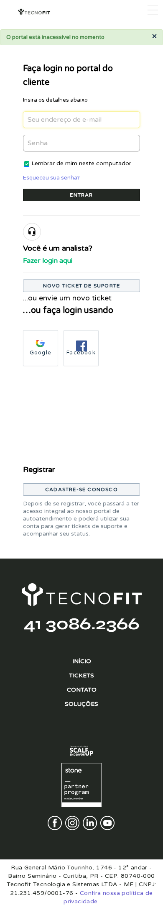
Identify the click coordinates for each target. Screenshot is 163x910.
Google (40, 352)
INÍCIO (81, 661)
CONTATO (82, 689)
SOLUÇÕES (81, 703)
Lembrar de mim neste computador (81, 163)
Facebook (81, 352)
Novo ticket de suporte (81, 286)
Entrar (81, 195)
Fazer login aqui (47, 260)
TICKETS (81, 675)
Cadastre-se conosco (81, 489)
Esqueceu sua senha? (51, 177)
